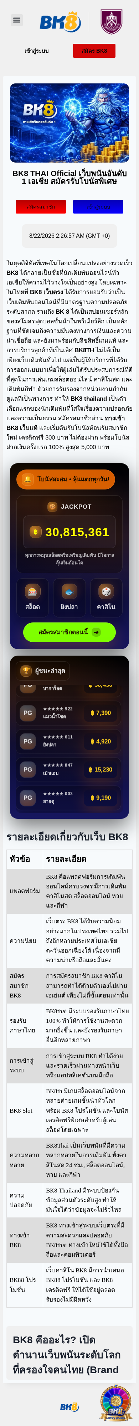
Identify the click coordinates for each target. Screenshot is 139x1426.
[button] (17, 20)
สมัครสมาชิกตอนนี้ (68, 632)
